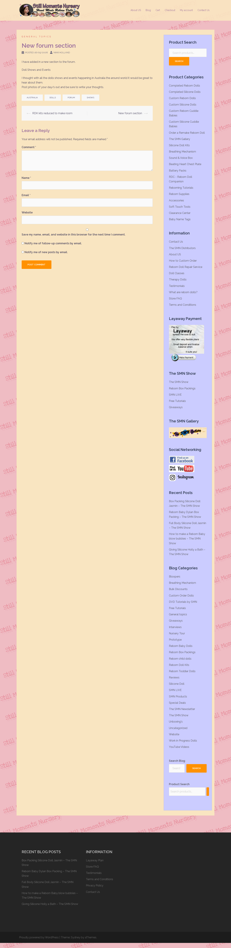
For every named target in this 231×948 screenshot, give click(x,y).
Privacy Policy (94, 885)
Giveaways (176, 407)
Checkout (170, 10)
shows (90, 97)
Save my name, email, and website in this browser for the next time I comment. (73, 234)
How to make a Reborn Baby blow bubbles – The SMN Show (187, 538)
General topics (37, 36)
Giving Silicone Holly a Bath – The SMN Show (50, 904)
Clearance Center (179, 213)
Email (26, 195)
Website (27, 212)
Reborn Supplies (179, 194)
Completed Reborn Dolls (184, 85)
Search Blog (177, 760)
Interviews (175, 627)
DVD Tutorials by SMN (183, 601)
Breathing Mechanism (182, 151)
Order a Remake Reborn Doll (187, 132)
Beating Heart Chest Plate (185, 164)
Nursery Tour (177, 633)
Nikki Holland (62, 52)
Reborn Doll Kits (179, 665)
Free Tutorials (177, 401)
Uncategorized (178, 728)
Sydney (75, 937)
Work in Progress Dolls (183, 740)
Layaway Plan (94, 860)
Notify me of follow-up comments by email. (53, 243)
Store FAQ (175, 298)
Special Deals (177, 702)
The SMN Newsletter (182, 709)
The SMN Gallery (179, 139)
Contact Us (204, 10)
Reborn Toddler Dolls (182, 671)
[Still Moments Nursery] (49, 10)
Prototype (175, 639)
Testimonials (177, 286)
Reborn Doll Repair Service (185, 267)
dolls (53, 97)
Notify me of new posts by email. (46, 252)
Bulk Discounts (178, 589)
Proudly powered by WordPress (39, 937)
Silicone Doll (176, 683)
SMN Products (178, 696)
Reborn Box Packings (182, 388)
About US (136, 10)
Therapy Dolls (178, 279)
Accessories (176, 200)
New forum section (130, 113)
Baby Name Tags (180, 219)
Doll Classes (176, 273)
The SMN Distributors (182, 248)
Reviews (174, 677)
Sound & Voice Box (181, 157)
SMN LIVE (175, 394)
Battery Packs (177, 170)
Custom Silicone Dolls (182, 104)
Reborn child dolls (180, 658)
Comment (29, 147)
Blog (148, 10)
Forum (71, 97)
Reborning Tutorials (181, 187)
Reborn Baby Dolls (180, 646)
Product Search (179, 784)
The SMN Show (178, 382)
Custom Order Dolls (181, 595)
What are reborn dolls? (183, 292)
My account (186, 10)
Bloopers (174, 576)
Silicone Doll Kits (179, 145)
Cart (158, 10)
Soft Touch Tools (179, 206)
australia (32, 97)
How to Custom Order (183, 260)
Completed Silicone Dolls (185, 91)
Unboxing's (176, 721)
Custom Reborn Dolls (182, 98)
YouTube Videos (179, 746)
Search (179, 61)
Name (26, 177)
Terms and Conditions (182, 304)
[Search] (207, 791)
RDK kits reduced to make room (52, 113)
